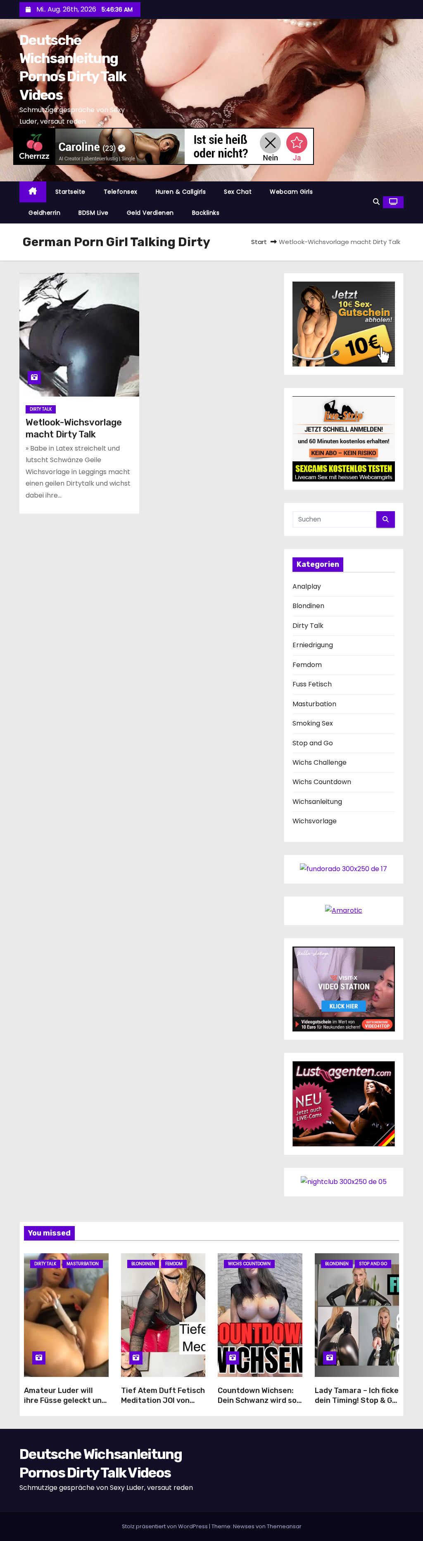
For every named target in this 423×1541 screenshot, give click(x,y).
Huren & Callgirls (181, 192)
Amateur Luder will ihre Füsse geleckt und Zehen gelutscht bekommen (65, 1405)
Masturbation (314, 704)
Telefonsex (121, 192)
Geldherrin (44, 213)
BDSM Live (93, 213)
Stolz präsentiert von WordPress (165, 1526)
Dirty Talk (41, 409)
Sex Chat (238, 192)
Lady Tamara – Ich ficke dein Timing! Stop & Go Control (357, 1400)
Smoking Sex (312, 723)
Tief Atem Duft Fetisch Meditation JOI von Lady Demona (163, 1400)
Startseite (70, 192)
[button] (376, 202)
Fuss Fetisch (312, 684)
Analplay (306, 586)
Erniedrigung (312, 645)
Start (259, 241)
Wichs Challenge (319, 762)
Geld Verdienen (150, 213)
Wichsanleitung (317, 801)
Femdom (307, 664)
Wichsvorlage (314, 821)
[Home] (32, 191)
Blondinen (308, 606)
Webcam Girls (291, 192)
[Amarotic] (343, 910)
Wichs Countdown (321, 782)
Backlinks (206, 213)
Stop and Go (312, 743)
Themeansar (284, 1526)
